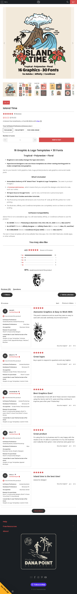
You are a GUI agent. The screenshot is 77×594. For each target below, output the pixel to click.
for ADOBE (8, 130)
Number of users (9, 136)
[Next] (72, 43)
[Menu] (1, 2)
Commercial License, (16, 187)
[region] (38, 280)
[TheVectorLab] (38, 2)
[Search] (67, 2)
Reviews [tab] (6, 289)
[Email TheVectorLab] (31, 577)
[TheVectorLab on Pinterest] (42, 577)
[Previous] (4, 43)
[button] (12, 114)
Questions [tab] (17, 289)
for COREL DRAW (33, 130)
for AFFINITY (19, 130)
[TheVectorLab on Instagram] (38, 577)
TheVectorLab (41, 589)
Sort (57, 303)
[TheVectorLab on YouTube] (45, 577)
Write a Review (69, 295)
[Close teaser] (13, 591)
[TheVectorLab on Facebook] (34, 577)
